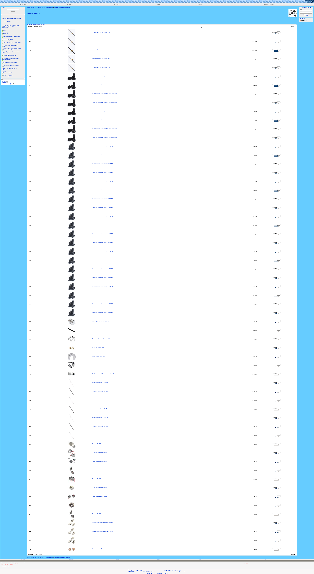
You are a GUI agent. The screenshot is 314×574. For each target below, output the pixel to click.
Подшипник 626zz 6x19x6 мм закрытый (100, 478)
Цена (256, 27)
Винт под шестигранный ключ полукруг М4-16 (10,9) (102, 251)
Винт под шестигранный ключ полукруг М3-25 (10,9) (102, 198)
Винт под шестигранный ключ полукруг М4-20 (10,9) (102, 259)
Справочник (4, 82)
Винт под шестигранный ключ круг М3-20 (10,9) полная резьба (104, 119)
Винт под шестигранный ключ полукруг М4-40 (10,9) (102, 294)
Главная (28, 7)
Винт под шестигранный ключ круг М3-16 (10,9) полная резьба (104, 111)
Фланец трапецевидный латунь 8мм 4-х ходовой (101, 548)
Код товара (31, 27)
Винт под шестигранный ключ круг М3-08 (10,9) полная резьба (104, 84)
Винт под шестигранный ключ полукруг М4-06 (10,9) (102, 216)
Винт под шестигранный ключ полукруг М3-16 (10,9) (102, 181)
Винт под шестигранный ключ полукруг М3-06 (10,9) (102, 146)
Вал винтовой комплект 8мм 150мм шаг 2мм (101, 32)
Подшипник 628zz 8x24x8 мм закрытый (100, 487)
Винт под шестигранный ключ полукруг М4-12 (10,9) (102, 242)
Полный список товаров (12, 76)
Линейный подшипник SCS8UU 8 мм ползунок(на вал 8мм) (103, 373)
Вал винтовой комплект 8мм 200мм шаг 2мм (101, 41)
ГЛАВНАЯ (23, 4)
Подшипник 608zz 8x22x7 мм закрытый (100, 452)
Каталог (32, 7)
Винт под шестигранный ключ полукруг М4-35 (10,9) (102, 286)
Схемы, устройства (5, 84)
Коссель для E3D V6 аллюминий (98, 356)
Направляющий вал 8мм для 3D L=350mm (100, 408)
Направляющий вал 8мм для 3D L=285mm (100, 391)
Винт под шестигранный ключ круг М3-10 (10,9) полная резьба (104, 93)
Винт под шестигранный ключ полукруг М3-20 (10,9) (102, 189)
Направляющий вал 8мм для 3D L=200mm (100, 382)
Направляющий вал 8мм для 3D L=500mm (100, 426)
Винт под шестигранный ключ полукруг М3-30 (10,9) (102, 207)
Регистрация (305, 15)
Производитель (204, 27)
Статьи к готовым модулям (7, 83)
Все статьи (4, 81)
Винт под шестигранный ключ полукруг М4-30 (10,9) (102, 277)
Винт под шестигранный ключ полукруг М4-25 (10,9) (102, 268)
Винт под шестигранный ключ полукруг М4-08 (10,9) (102, 224)
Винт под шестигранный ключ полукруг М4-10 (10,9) (102, 233)
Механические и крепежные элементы (62, 7)
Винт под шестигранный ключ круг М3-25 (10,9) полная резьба (104, 128)
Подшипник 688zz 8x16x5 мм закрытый (100, 513)
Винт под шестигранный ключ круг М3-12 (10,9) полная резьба (104, 102)
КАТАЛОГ (116, 4)
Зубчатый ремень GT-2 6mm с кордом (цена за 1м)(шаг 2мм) (104, 329)
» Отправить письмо (5, 566)
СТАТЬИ (157, 4)
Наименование (95, 27)
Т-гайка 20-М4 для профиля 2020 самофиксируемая (102, 531)
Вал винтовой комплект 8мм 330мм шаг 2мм (101, 67)
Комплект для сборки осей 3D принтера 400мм (101, 338)
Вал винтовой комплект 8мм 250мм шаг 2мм (101, 49)
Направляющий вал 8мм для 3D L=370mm (100, 417)
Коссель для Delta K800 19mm (98, 347)
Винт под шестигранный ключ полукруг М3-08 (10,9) (102, 154)
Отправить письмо (268, 4)
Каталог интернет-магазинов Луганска (157, 573)
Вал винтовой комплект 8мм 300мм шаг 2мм (101, 58)
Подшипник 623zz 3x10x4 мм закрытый (100, 461)
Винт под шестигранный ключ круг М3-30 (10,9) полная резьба (104, 137)
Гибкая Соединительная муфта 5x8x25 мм (100, 321)
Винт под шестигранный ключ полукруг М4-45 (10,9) (102, 303)
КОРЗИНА (199, 4)
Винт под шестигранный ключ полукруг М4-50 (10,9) (102, 312)
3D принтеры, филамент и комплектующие (44, 7)
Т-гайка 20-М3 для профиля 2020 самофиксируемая (102, 522)
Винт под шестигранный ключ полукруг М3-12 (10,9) (102, 172)
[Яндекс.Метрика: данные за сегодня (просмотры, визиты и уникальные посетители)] (182, 571)
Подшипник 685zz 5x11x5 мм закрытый (99, 496)
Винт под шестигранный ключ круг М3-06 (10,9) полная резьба (104, 76)
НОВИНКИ (70, 4)
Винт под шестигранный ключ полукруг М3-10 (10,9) (102, 163)
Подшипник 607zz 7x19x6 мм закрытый (100, 443)
